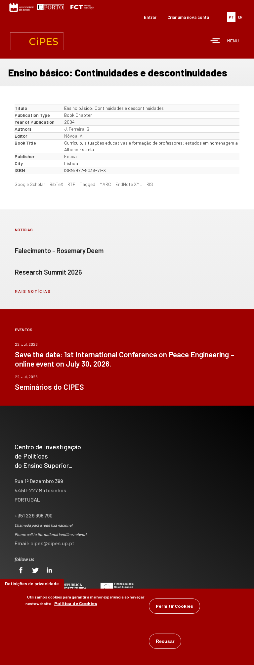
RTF (71, 184)
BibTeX (56, 184)
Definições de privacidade (32, 583)
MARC (105, 184)
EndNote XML (128, 184)
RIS (150, 184)
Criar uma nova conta (188, 17)
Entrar (150, 17)
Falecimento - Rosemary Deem (59, 250)
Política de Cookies (75, 603)
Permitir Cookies (174, 606)
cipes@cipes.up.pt (52, 543)
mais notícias (33, 291)
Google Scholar (30, 184)
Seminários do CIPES (49, 386)
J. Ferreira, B (76, 129)
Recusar (165, 641)
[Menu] (215, 41)
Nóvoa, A (73, 136)
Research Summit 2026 (48, 272)
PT (231, 17)
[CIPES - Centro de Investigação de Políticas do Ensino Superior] (37, 41)
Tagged (87, 184)
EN (240, 17)
